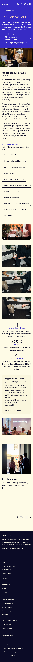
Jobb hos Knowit (10, 479)
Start (3, 10)
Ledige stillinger (10, 34)
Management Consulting (11, 197)
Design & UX (7, 191)
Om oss (4, 588)
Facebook (4, 656)
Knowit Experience (7, 628)
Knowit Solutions (6, 624)
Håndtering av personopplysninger (13, 648)
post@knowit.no (6, 569)
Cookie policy (5, 645)
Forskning (4, 592)
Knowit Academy (6, 611)
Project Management (22, 203)
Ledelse (19, 191)
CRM (5, 167)
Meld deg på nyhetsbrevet (11, 548)
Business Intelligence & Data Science (15, 161)
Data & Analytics (9, 173)
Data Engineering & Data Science (14, 179)
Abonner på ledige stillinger (14, 43)
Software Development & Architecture (15, 209)
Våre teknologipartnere (8, 603)
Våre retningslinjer (7, 607)
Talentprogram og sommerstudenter (11, 38)
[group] (19, 4)
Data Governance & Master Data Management (16, 185)
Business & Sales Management (13, 155)
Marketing (7, 203)
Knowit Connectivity (7, 635)
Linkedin (13, 656)
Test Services (8, 215)
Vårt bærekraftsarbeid (8, 599)
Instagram (21, 656)
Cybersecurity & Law (18, 167)
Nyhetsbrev (5, 614)
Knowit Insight (5, 632)
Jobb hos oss (10, 10)
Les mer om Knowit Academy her (15, 410)
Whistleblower (8, 652)
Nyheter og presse (7, 596)
